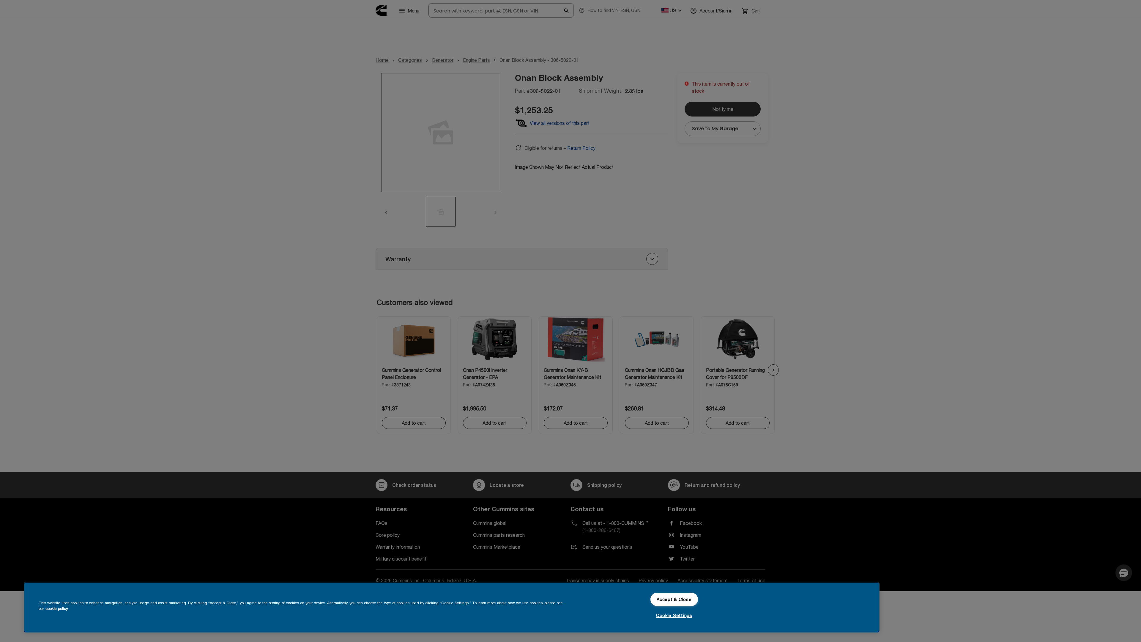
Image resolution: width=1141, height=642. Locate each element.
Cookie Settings (674, 615)
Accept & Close (674, 599)
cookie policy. (56, 608)
